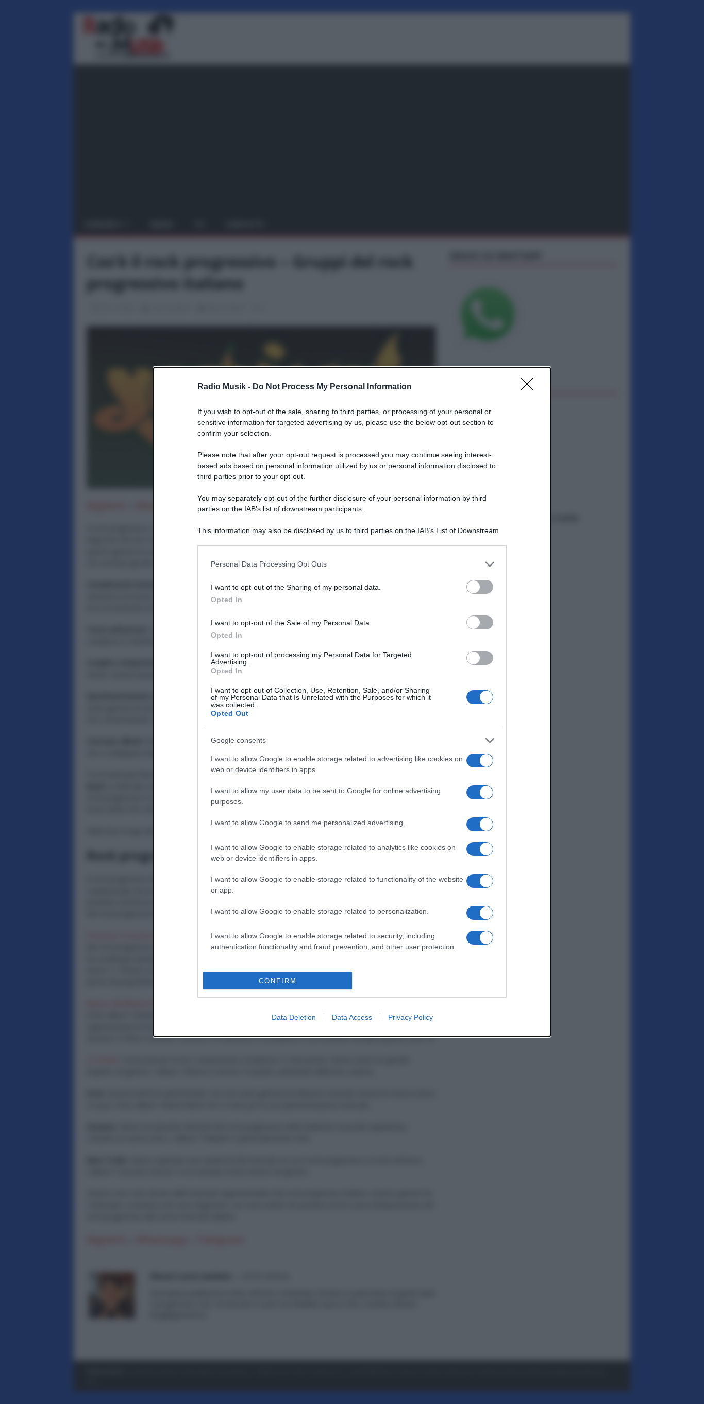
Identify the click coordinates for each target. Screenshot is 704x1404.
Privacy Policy (410, 1017)
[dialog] (352, 702)
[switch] (479, 587)
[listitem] (352, 564)
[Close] (530, 387)
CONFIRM (278, 981)
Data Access (352, 1017)
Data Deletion (294, 1017)
